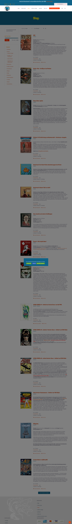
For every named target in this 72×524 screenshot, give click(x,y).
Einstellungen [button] (29, 263)
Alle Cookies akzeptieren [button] (40, 263)
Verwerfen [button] (49, 1)
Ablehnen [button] (34, 263)
